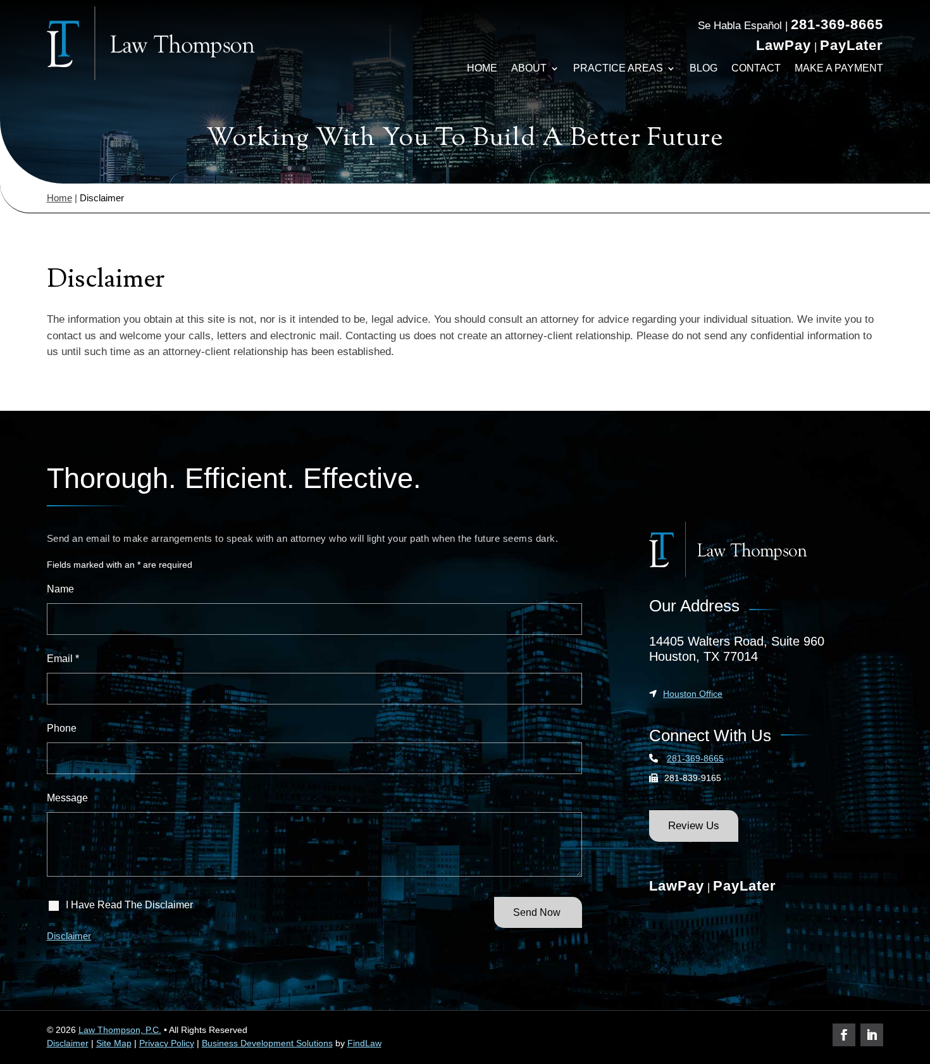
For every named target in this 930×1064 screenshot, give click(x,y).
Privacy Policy (166, 1043)
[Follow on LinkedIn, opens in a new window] (871, 1034)
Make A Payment (839, 68)
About (529, 68)
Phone (62, 728)
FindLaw (364, 1043)
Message (67, 797)
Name (60, 589)
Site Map (114, 1043)
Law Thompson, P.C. (119, 1030)
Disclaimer (69, 935)
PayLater (851, 45)
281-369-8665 (837, 24)
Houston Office (692, 694)
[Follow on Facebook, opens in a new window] (844, 1034)
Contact (756, 68)
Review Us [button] (693, 826)
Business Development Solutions (267, 1043)
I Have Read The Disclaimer (129, 904)
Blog (703, 68)
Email (63, 658)
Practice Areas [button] (618, 68)
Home (482, 68)
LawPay (783, 45)
